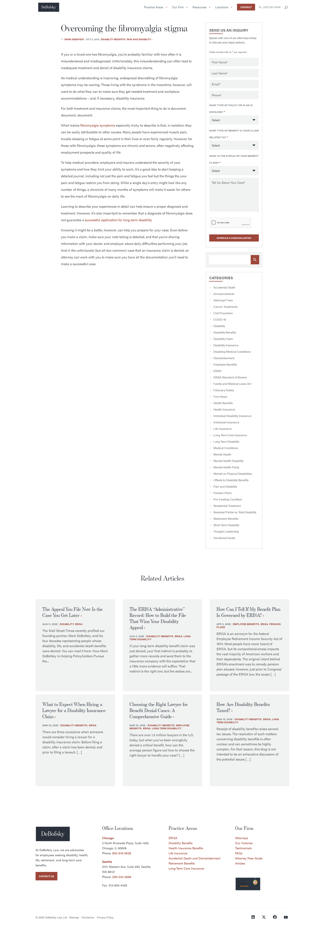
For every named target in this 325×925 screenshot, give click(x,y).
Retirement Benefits (225, 518)
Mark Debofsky (74, 39)
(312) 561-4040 (271, 7)
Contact (246, 7)
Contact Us (46, 876)
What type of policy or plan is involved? (231, 108)
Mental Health (222, 454)
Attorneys (241, 838)
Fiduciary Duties (223, 390)
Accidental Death (224, 287)
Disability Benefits (113, 39)
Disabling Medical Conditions (232, 352)
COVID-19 (219, 319)
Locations (221, 7)
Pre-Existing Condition (227, 499)
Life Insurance (222, 429)
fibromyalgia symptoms (97, 125)
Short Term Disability (226, 525)
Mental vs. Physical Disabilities (232, 474)
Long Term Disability (226, 441)
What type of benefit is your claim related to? (234, 134)
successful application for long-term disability (118, 219)
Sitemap (74, 917)
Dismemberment (223, 358)
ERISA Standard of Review (230, 377)
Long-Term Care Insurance (186, 868)
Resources (199, 7)
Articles (240, 863)
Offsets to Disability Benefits (230, 480)
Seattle (107, 861)
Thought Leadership (226, 531)
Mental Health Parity (226, 467)
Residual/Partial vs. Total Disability (234, 512)
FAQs (239, 853)
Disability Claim (223, 339)
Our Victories (244, 843)
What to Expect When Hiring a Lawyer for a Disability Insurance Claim (74, 710)
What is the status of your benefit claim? (233, 159)
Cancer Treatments (225, 307)
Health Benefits (223, 403)
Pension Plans (222, 493)
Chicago (108, 838)
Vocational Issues (224, 538)
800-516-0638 (121, 853)
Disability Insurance (225, 345)
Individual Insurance (226, 422)
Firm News (220, 396)
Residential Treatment (227, 506)
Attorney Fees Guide (248, 858)
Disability (219, 326)
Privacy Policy (105, 917)
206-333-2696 (121, 877)
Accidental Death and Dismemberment (194, 858)
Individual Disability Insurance (232, 416)
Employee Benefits (225, 364)
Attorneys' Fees (223, 300)
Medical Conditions (225, 448)
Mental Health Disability (228, 461)
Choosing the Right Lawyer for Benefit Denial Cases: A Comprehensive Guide (158, 710)
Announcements (223, 294)
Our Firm (178, 7)
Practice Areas (153, 7)
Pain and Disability (139, 39)
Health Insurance (224, 409)
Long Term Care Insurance (230, 435)
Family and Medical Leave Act (232, 384)
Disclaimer (87, 917)
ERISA (217, 371)
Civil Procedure (223, 313)
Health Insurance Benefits (186, 848)
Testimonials (243, 848)
